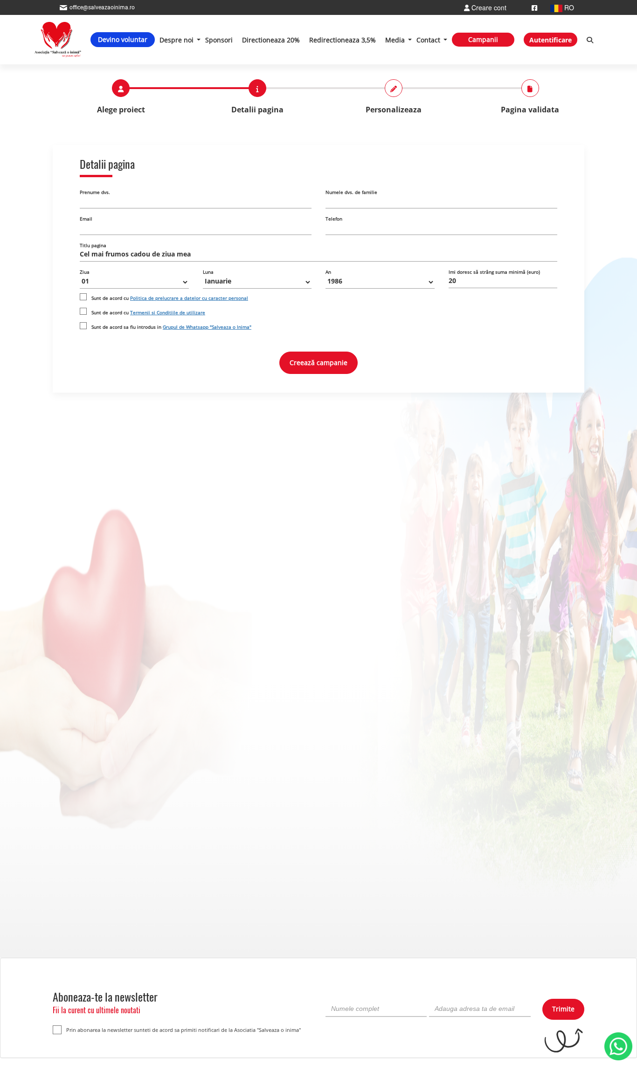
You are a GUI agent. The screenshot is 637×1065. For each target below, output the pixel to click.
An (328, 272)
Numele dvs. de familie (351, 192)
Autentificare (550, 39)
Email (86, 218)
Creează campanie (318, 362)
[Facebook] (534, 7)
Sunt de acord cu (169, 298)
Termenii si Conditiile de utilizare (167, 312)
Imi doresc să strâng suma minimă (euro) (494, 272)
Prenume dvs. (95, 192)
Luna (208, 272)
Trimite (563, 1008)
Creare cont (488, 7)
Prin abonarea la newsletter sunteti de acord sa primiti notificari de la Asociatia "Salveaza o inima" (183, 1029)
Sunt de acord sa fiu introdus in (171, 327)
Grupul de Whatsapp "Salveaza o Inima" (207, 327)
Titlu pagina (93, 245)
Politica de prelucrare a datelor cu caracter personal (189, 298)
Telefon (333, 218)
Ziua (85, 272)
